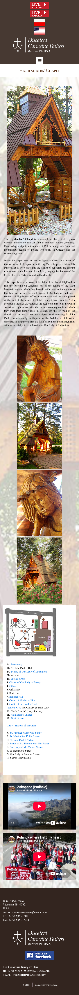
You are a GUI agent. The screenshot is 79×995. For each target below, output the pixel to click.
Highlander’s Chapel (21, 714)
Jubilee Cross (18, 678)
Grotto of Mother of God (22, 700)
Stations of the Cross (21, 725)
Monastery (16, 664)
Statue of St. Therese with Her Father (29, 743)
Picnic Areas (17, 718)
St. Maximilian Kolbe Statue (25, 736)
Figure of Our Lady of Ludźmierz (29, 671)
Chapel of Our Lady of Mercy (25, 682)
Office (12, 686)
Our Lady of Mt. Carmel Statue (26, 747)
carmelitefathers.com (46, 985)
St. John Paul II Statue (21, 740)
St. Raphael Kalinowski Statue (26, 732)
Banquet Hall (16, 696)
